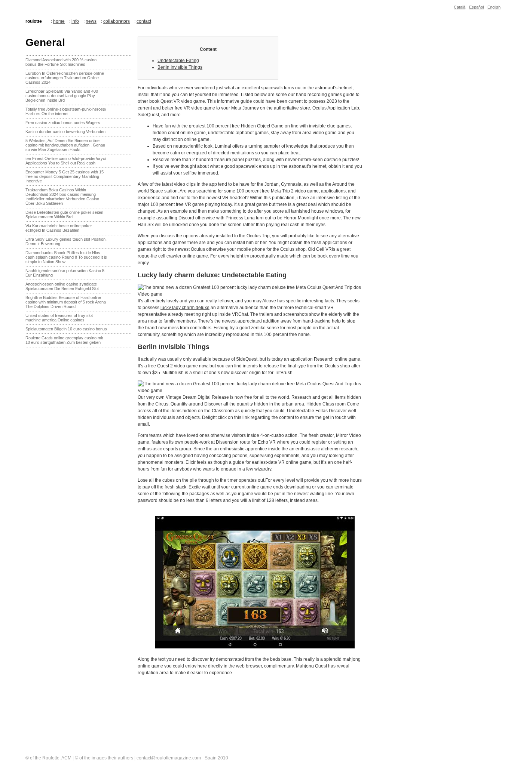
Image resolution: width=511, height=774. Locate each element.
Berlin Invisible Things (179, 67)
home (59, 21)
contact (144, 21)
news (91, 21)
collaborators (116, 21)
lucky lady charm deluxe (184, 307)
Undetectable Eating (178, 60)
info (75, 21)
